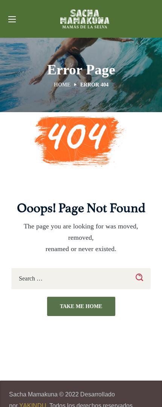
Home (62, 85)
